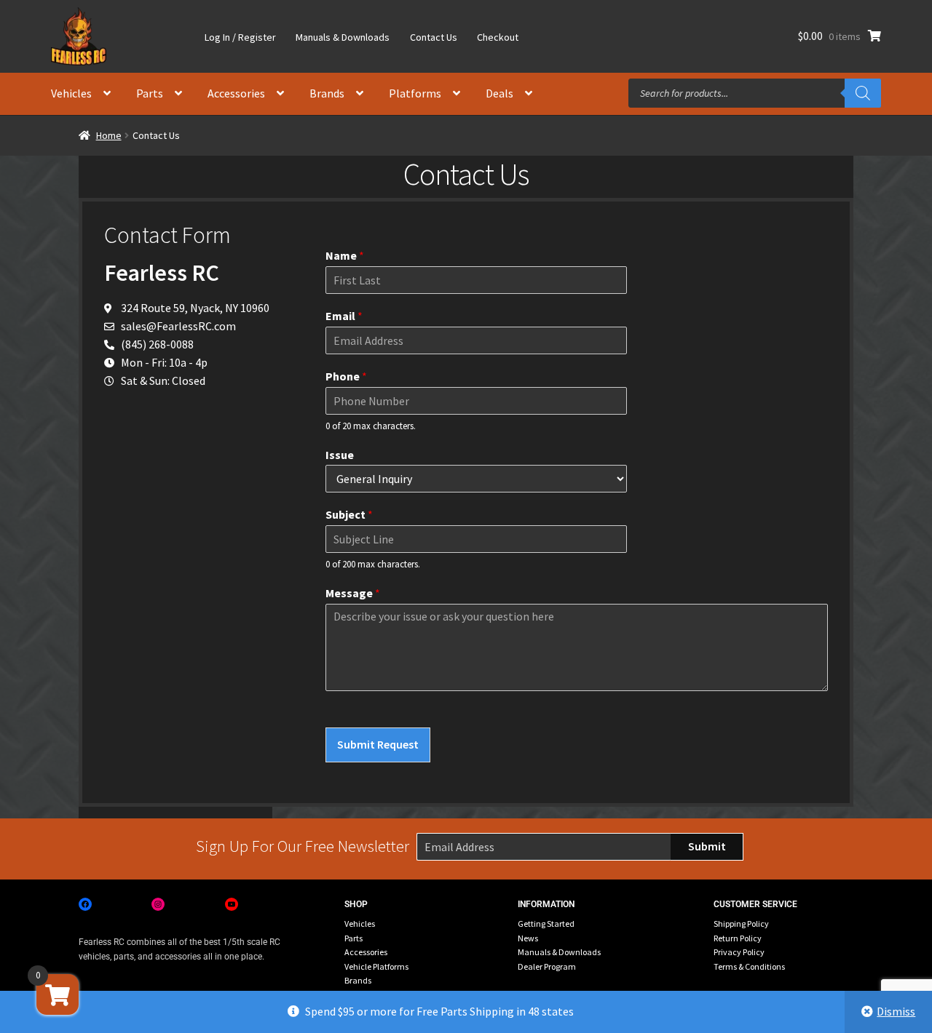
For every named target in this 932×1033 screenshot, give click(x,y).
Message (352, 593)
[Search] (863, 93)
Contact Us (433, 37)
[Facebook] (85, 904)
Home (109, 135)
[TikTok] (304, 904)
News (528, 938)
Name (344, 255)
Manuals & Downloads (343, 37)
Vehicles (71, 93)
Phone (346, 376)
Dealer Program (547, 966)
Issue (339, 454)
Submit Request (378, 744)
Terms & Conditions (749, 966)
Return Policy (738, 938)
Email (344, 315)
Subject (349, 514)
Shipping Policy (741, 923)
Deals (499, 93)
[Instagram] (158, 904)
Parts (149, 93)
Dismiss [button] (896, 1011)
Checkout (497, 37)
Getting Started (546, 923)
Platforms (415, 93)
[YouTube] (231, 904)
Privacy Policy (739, 951)
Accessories (236, 93)
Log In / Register (240, 37)
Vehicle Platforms (376, 966)
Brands (326, 93)
